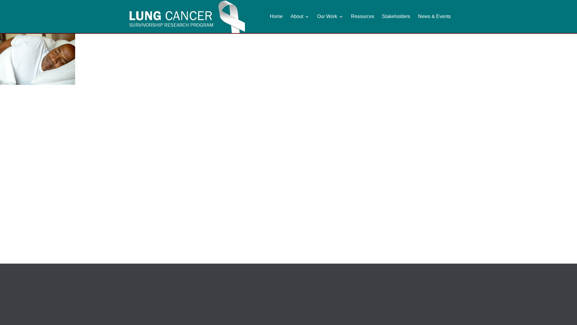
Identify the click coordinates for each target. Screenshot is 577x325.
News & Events (434, 16)
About (297, 16)
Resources (362, 16)
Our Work (327, 16)
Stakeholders (396, 16)
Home (276, 16)
